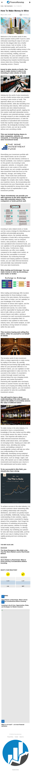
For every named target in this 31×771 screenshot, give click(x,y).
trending (3, 547)
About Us (22, 736)
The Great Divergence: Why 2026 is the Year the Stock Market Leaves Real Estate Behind (15, 551)
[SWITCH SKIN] (29, 2)
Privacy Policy (10, 736)
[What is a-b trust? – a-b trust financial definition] (15, 666)
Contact (16, 736)
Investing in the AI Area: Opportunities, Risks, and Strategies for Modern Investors (15, 606)
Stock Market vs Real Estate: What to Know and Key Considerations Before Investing (14, 561)
